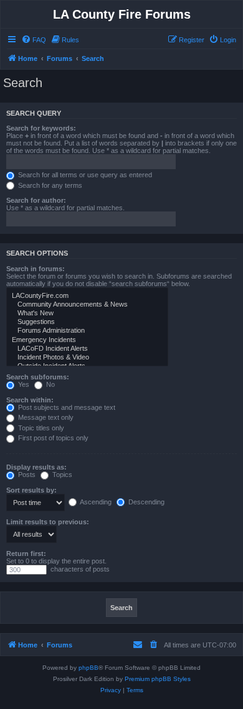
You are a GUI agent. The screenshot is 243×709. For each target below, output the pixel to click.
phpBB (88, 667)
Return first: (26, 553)
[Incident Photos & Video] (87, 357)
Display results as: (36, 467)
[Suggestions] (87, 322)
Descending (145, 502)
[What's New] (87, 313)
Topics (61, 474)
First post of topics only (52, 438)
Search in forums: (35, 268)
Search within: (30, 400)
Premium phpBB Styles (158, 678)
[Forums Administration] (87, 331)
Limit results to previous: (47, 522)
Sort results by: (31, 490)
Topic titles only (40, 428)
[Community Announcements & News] (87, 304)
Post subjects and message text (65, 407)
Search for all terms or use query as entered (84, 174)
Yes (22, 384)
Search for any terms (49, 185)
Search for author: (36, 200)
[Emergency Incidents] (87, 340)
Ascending (95, 502)
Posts (26, 474)
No (49, 384)
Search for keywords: (41, 128)
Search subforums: (37, 377)
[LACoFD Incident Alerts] (87, 349)
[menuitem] (33, 39)
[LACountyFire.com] (87, 296)
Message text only (45, 417)
